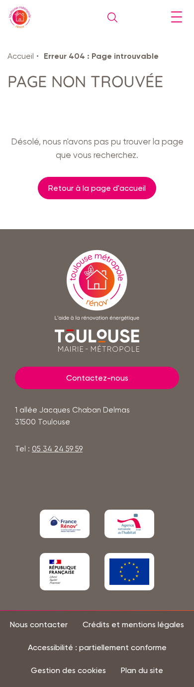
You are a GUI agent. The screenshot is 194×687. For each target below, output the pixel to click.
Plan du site (142, 671)
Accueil (20, 56)
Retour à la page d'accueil (97, 188)
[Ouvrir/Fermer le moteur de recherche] (109, 17)
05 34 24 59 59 (57, 448)
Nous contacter (39, 625)
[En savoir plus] (65, 524)
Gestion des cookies (68, 671)
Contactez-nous (97, 378)
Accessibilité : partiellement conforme (97, 648)
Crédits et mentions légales (133, 625)
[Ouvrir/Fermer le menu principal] (176, 17)
